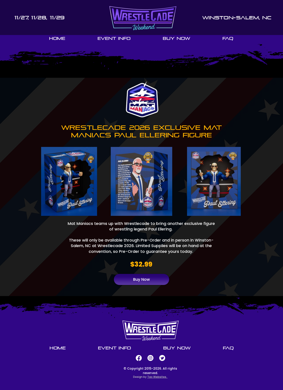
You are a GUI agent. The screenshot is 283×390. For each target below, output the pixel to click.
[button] (114, 38)
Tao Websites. (157, 377)
